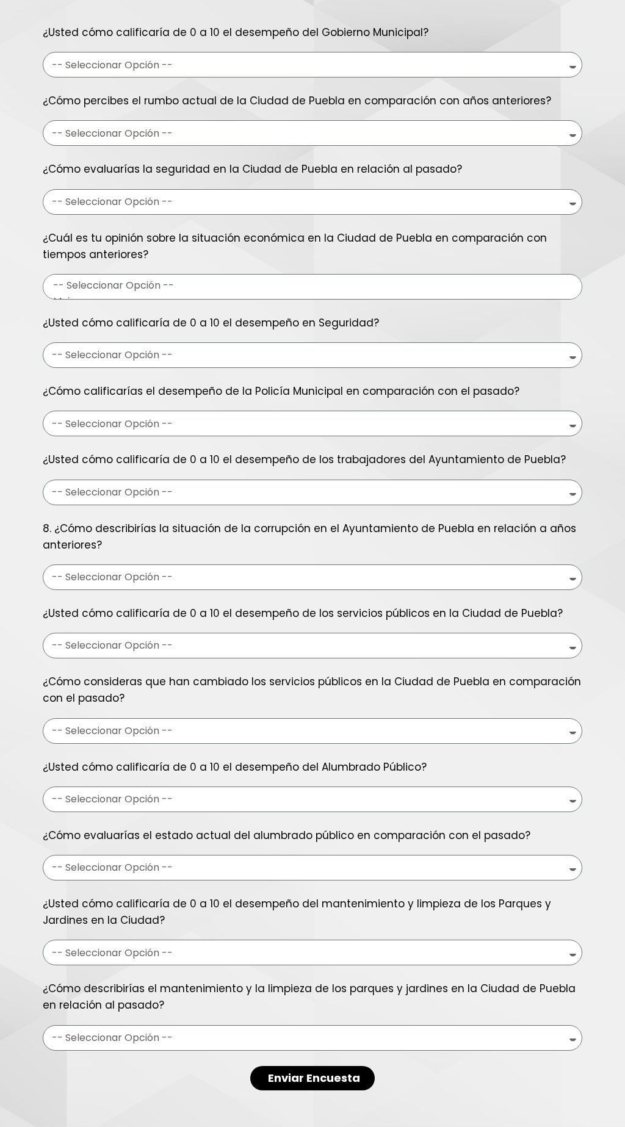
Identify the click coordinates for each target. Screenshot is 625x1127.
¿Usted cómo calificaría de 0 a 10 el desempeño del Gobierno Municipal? (235, 32)
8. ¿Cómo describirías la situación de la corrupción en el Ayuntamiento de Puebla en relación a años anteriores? (309, 536)
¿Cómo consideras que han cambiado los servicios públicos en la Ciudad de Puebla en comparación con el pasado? (312, 689)
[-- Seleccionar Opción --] (310, 285)
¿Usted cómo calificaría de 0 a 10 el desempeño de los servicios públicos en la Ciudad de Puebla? (303, 613)
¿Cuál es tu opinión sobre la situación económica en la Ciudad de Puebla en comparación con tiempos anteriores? (295, 246)
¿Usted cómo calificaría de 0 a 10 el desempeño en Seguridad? (211, 322)
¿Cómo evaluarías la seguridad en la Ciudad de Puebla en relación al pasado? (252, 169)
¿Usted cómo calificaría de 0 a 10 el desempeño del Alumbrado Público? (235, 767)
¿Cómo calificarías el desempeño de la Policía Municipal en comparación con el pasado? (281, 391)
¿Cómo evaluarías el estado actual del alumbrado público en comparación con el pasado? (286, 835)
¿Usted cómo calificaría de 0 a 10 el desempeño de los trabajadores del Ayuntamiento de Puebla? (304, 459)
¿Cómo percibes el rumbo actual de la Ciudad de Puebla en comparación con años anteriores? (297, 100)
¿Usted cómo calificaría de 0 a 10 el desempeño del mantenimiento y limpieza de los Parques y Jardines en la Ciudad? (297, 911)
